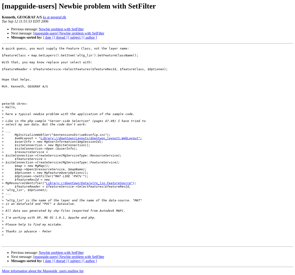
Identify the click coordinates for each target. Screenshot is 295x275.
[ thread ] (60, 37)
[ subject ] (75, 37)
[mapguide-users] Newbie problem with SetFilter (68, 33)
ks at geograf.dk (54, 17)
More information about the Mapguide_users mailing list (42, 271)
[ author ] (90, 37)
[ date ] (48, 37)
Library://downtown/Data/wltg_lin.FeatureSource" (89, 183)
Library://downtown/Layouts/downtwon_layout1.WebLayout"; (91, 138)
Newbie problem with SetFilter (61, 29)
